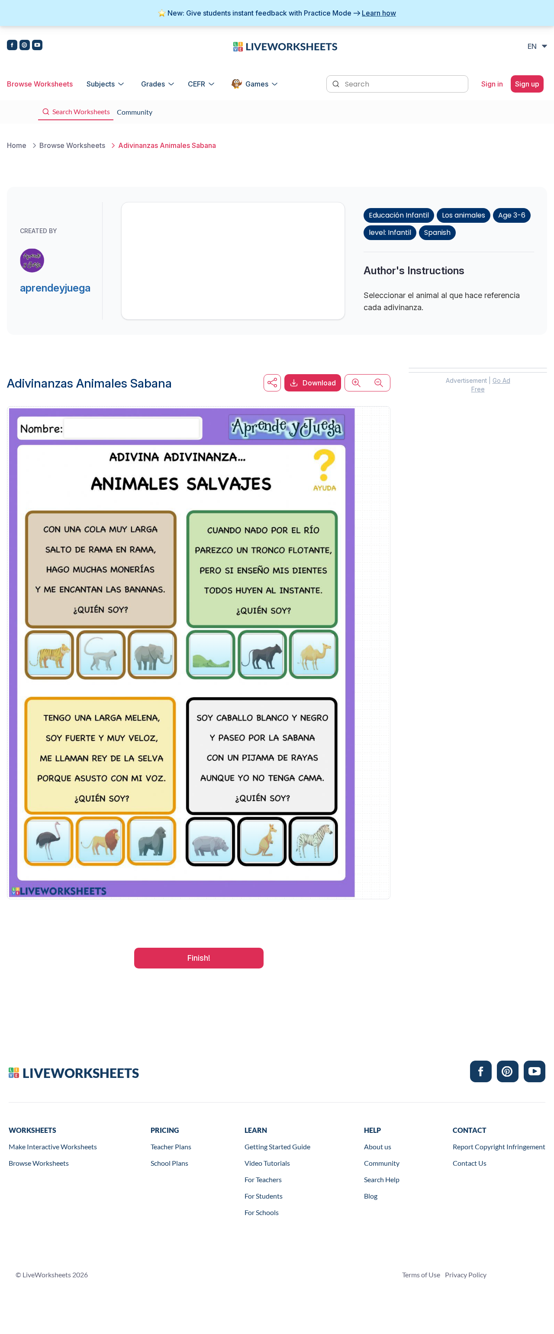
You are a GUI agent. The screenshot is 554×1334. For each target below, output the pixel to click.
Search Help (381, 1179)
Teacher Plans (171, 1146)
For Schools (262, 1212)
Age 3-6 (511, 215)
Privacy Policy (465, 1274)
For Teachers (263, 1179)
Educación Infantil (399, 215)
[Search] (336, 83)
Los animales (463, 215)
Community (381, 1163)
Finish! (198, 957)
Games (256, 84)
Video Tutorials (267, 1163)
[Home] (285, 46)
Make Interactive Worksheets (53, 1146)
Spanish (437, 232)
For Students (264, 1196)
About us (377, 1146)
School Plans (169, 1163)
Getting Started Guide (277, 1146)
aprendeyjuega (55, 288)
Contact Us (469, 1163)
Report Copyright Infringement (499, 1146)
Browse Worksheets (40, 84)
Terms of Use (421, 1274)
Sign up (527, 84)
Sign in (492, 84)
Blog (370, 1196)
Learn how (379, 13)
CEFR (196, 84)
